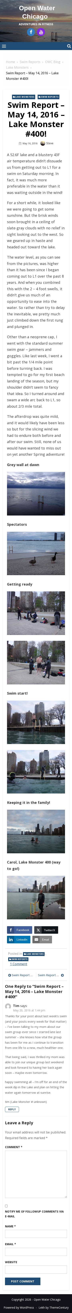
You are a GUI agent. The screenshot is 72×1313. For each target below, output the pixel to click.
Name (10, 1226)
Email (10, 1244)
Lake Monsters (24, 96)
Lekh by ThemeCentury (54, 1307)
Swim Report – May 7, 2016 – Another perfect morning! (23, 975)
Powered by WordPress (19, 1307)
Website (11, 1262)
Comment (13, 1147)
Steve (49, 143)
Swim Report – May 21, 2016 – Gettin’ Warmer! (51, 975)
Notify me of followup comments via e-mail (34, 1214)
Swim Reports (49, 96)
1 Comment (18, 964)
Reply (12, 1109)
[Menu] (4, 46)
